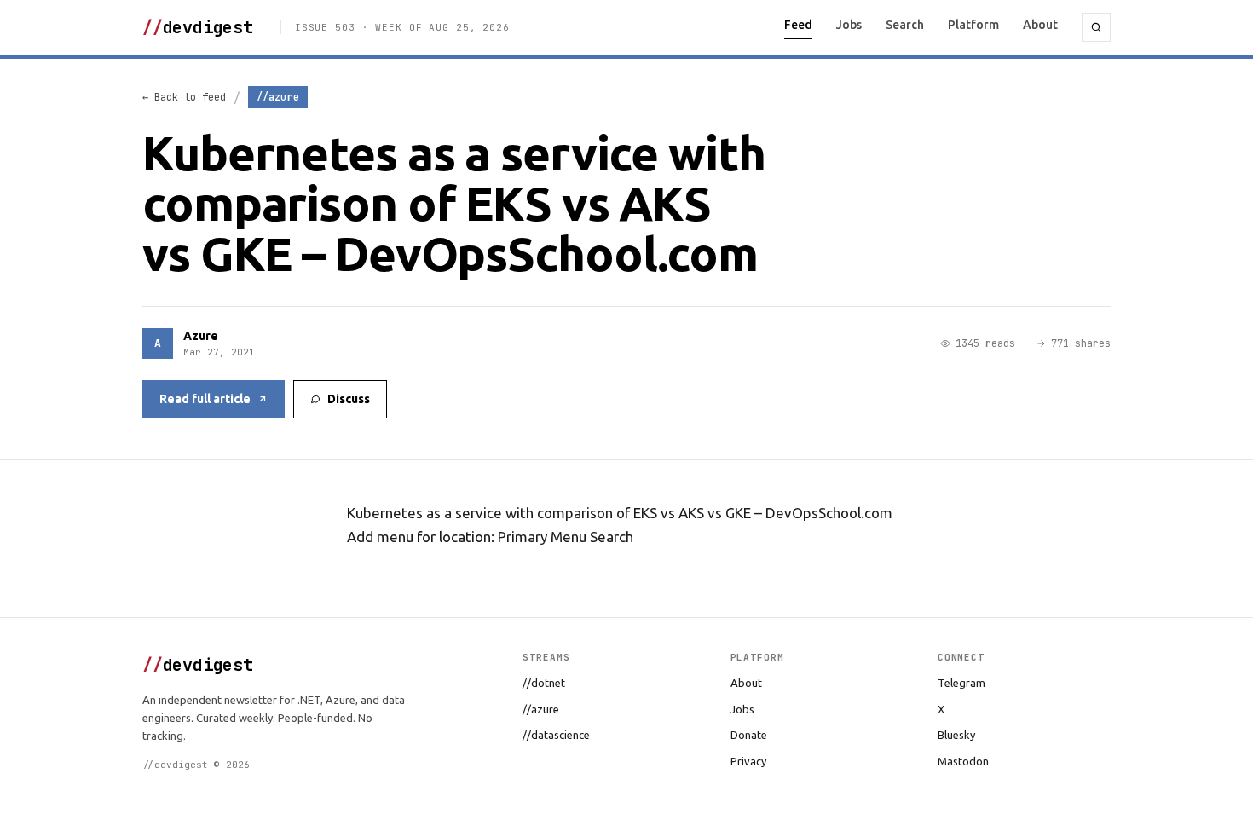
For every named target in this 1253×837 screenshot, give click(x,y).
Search (905, 25)
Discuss (348, 399)
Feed (798, 25)
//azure (541, 709)
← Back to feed (184, 97)
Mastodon (963, 761)
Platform (973, 25)
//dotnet (544, 683)
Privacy (748, 761)
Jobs (849, 25)
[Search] (1096, 27)
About (1040, 25)
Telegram (961, 683)
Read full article (205, 399)
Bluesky (956, 735)
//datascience (556, 735)
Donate (748, 735)
